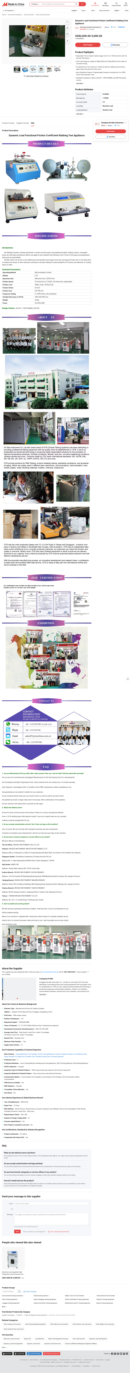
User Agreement (76, 1366)
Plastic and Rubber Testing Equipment (77, 1299)
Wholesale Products (65, 1360)
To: (12, 1209)
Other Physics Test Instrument (82, 1324)
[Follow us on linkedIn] (127, 1354)
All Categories (9, 10)
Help (92, 10)
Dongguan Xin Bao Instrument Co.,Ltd (91, 27)
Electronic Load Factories (12, 1339)
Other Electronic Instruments (59, 1324)
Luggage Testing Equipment (11, 1303)
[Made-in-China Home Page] (13, 4)
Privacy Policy (96, 1366)
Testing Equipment (57, 1056)
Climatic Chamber (61, 1054)
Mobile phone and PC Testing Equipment (77, 1303)
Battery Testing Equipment (104, 1303)
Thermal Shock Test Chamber (105, 1296)
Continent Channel (88, 1360)
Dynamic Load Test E (33, 1344)
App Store (7, 1354)
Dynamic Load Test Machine (98, 1339)
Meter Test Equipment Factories (58, 1339)
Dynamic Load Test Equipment (13, 1344)
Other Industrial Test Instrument (14, 1329)
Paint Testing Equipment (9, 1299)
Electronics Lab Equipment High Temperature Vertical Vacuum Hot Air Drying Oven (12, 1274)
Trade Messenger (34, 1354)
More (4, 1347)
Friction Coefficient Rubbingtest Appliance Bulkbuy (81, 1344)
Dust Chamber (36, 1056)
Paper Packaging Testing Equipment (45, 1299)
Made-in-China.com (56, 1362)
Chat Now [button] (116, 45)
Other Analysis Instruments (12, 1324)
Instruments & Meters (15, 15)
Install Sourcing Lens (52, 1354)
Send (17, 1231)
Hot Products (23, 1360)
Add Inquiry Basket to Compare (37, 76)
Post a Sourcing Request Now (58, 1232)
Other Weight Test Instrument (105, 1324)
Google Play (19, 1354)
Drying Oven (46, 1056)
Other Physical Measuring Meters (35, 1324)
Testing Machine (21, 1054)
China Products (34, 1360)
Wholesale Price (77, 1360)
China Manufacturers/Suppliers (48, 1360)
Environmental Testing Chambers (12, 1296)
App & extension (104, 10)
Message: (10, 1214)
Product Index (99, 1360)
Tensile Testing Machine (46, 1054)
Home (4, 15)
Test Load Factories (79, 1339)
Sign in (126, 5)
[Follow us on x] (115, 1354)
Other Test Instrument (43, 15)
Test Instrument (29, 15)
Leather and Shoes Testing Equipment (45, 1303)
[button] (76, 4)
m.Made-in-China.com (70, 1362)
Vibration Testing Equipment (105, 1299)
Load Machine (39, 1339)
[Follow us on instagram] (118, 1354)
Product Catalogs (30, 1291)
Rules (126, 10)
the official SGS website (50, 972)
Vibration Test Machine (75, 1054)
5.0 (104, 125)
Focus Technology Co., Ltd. (50, 1366)
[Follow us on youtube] (121, 1354)
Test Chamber (32, 1054)
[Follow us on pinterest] (124, 1354)
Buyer (83, 10)
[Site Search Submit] (82, 4)
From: (11, 1204)
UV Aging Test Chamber (23, 1056)
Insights (108, 1360)
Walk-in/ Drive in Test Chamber (74, 1296)
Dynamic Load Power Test (52, 1344)
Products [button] (34, 4)
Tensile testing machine (41, 1296)
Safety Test (27, 1339)
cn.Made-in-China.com (84, 1362)
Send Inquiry (88, 45)
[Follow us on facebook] (112, 1354)
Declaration (86, 1366)
